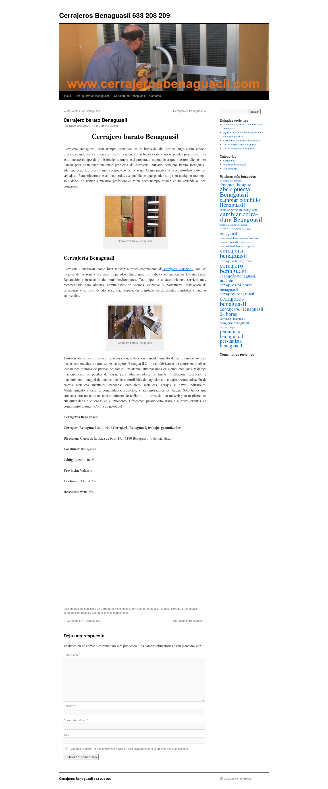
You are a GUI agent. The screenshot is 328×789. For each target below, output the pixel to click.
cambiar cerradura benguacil (233, 224)
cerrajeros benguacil (232, 318)
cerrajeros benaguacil (237, 293)
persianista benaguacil (231, 343)
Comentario (72, 655)
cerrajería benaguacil (234, 322)
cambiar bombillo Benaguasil (240, 202)
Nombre (69, 706)
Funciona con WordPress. (238, 778)
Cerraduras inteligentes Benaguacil (241, 140)
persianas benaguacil (231, 334)
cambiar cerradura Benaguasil (179, 608)
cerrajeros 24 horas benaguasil (236, 287)
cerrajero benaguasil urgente (238, 278)
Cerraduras (107, 608)
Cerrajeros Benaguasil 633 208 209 (114, 15)
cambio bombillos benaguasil (236, 242)
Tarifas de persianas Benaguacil (239, 144)
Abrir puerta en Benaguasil (92, 96)
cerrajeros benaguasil (77, 612)
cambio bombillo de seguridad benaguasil (239, 237)
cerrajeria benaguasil (233, 253)
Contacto (155, 96)
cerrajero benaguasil (234, 268)
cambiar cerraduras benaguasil (235, 231)
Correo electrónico (76, 720)
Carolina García (108, 125)
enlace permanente (116, 612)
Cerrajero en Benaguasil (129, 96)
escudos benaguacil (229, 327)
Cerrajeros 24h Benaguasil (82, 111)
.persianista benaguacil (231, 180)
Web (66, 734)
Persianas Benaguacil (234, 164)
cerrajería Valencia (177, 268)
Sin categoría (230, 168)
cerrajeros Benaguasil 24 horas (241, 311)
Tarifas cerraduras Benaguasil (238, 148)
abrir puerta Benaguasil (145, 608)
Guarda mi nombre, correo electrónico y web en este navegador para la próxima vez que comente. (129, 748)
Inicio (67, 96)
